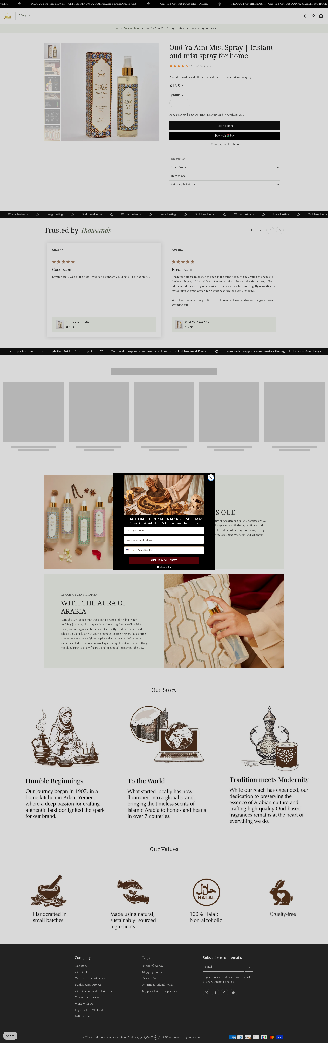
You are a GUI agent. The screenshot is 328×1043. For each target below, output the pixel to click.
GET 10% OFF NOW (164, 560)
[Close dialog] (211, 478)
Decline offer (164, 567)
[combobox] (130, 550)
